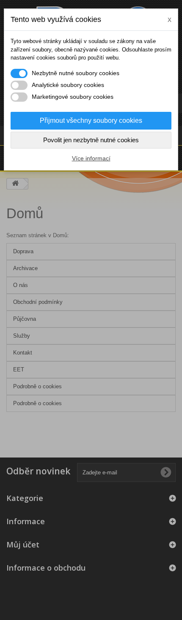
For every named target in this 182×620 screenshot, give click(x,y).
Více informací (91, 158)
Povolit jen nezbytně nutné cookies (91, 139)
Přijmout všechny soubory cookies (91, 120)
